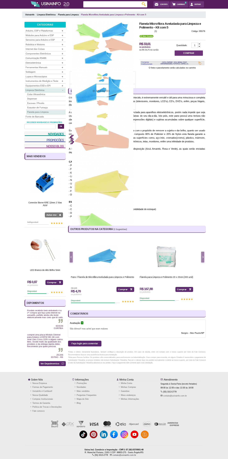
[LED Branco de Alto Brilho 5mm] (45, 249)
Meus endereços (128, 395)
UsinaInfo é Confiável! (42, 391)
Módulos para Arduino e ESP (44, 35)
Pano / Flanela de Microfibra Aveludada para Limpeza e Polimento (102, 277)
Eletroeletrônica (44, 62)
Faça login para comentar (85, 343)
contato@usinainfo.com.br (175, 396)
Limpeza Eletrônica (44, 90)
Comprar (52, 282)
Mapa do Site (82, 399)
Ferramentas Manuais (44, 67)
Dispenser (32, 98)
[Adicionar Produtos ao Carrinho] (199, 44)
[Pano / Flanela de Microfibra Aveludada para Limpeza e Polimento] (102, 256)
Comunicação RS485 (44, 58)
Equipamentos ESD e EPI (44, 85)
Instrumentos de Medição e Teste (44, 81)
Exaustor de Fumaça (37, 107)
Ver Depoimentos (49, 363)
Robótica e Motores (44, 44)
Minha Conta (126, 379)
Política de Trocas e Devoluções (47, 407)
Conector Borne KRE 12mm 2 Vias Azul (45, 203)
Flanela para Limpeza (38, 112)
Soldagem (44, 72)
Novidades (81, 387)
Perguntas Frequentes (86, 395)
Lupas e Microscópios (44, 76)
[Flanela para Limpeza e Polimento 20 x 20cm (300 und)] (166, 256)
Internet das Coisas (44, 49)
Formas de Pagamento (42, 387)
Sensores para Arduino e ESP (44, 40)
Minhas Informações (129, 399)
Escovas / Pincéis (35, 103)
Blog (78, 403)
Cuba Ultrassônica (36, 94)
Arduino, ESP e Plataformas (44, 30)
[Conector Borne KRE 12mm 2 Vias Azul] (45, 182)
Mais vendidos (83, 391)
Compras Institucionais (42, 399)
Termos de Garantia (41, 403)
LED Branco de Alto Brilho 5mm (45, 270)
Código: (195, 31)
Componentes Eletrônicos (44, 53)
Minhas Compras (128, 387)
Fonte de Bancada (35, 116)
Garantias (125, 391)
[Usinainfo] (50, 4)
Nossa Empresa (39, 383)
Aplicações (103, 91)
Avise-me (51, 215)
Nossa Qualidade (40, 395)
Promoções (81, 383)
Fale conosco (38, 411)
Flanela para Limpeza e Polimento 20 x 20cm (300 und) (166, 277)
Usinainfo (29, 14)
